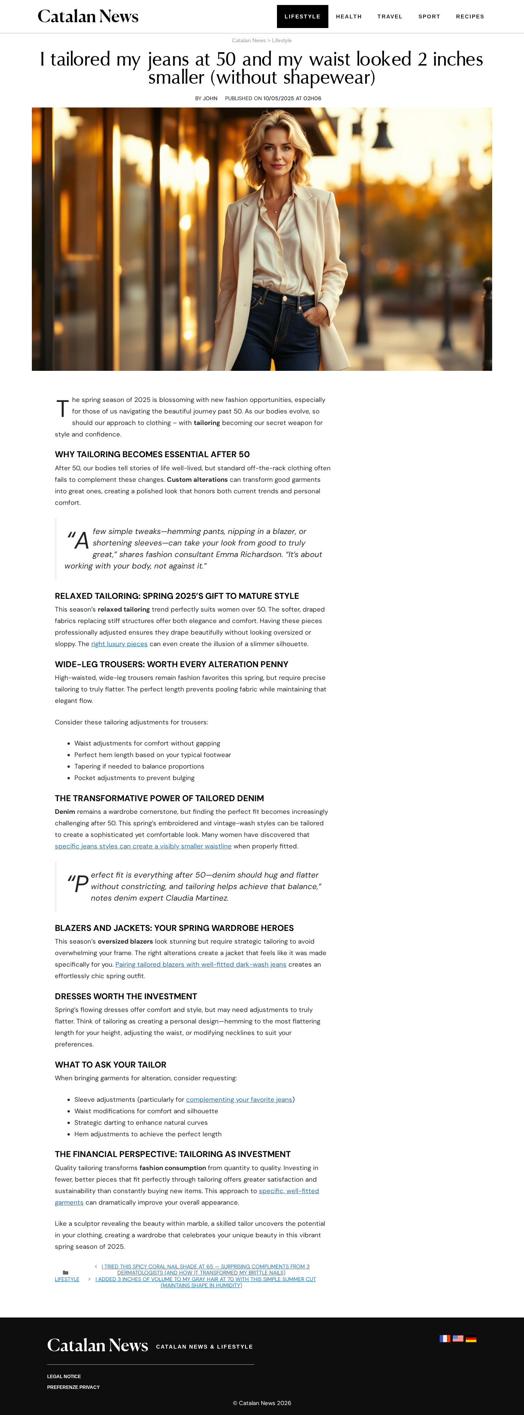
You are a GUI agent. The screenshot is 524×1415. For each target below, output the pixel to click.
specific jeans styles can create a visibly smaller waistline (143, 846)
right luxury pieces (119, 644)
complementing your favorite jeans (239, 1099)
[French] (445, 1342)
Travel (390, 16)
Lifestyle (303, 16)
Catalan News (249, 40)
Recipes (470, 16)
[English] (458, 1342)
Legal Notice (64, 1376)
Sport (430, 16)
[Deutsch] (471, 1342)
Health (349, 16)
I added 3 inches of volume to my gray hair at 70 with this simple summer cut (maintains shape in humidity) (206, 1282)
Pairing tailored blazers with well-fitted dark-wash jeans (201, 964)
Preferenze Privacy (73, 1387)
